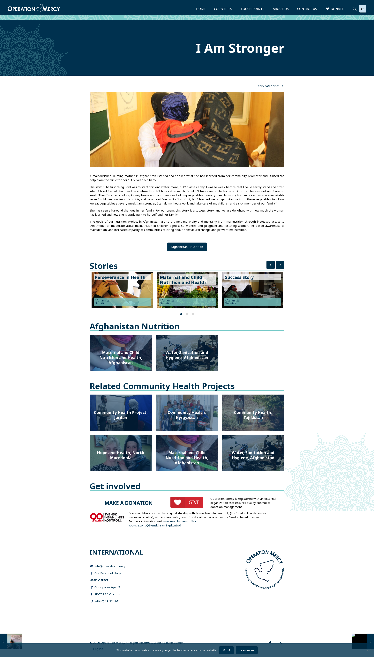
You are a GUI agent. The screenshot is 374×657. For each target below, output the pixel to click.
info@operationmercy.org (112, 566)
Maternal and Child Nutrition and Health (183, 280)
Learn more (247, 650)
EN (362, 8)
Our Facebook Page (107, 573)
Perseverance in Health (120, 277)
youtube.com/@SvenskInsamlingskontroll (155, 525)
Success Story (239, 277)
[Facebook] (270, 643)
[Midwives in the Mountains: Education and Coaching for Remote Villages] (363, 641)
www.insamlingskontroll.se (179, 521)
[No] (369, 650)
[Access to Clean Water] (11, 641)
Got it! (226, 650)
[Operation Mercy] (34, 9)
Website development (169, 643)
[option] (122, 291)
